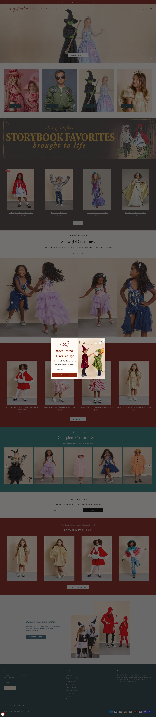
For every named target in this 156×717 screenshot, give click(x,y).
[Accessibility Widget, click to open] (3, 714)
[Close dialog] (102, 340)
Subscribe (64, 375)
